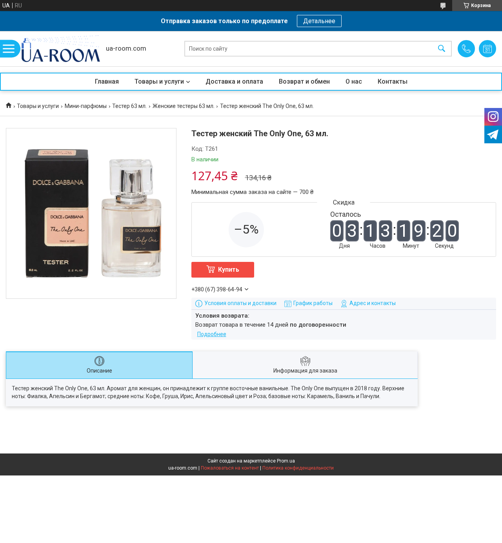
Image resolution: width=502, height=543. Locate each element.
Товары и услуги (159, 81)
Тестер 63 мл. (129, 106)
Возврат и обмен (304, 81)
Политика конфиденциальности (298, 468)
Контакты (392, 81)
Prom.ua (286, 461)
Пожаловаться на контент (230, 468)
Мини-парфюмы (86, 106)
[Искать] (441, 49)
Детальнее (319, 21)
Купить (228, 269)
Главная (107, 81)
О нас (354, 81)
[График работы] (487, 48)
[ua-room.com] (61, 48)
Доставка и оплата (234, 81)
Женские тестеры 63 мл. (184, 106)
